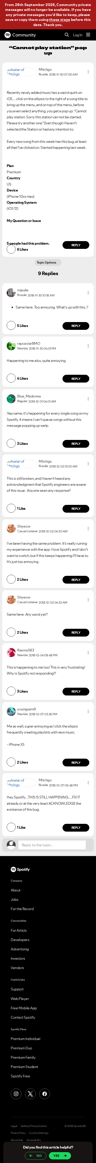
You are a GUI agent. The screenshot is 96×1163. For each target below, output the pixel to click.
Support (17, 989)
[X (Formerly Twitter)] (30, 1093)
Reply (76, 245)
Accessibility (34, 1140)
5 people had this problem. (28, 243)
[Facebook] (44, 1093)
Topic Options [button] (46, 262)
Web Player (20, 998)
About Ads (17, 1140)
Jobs (14, 899)
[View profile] (22, 71)
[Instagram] (16, 1093)
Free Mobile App (24, 1008)
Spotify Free (20, 1076)
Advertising (20, 949)
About (16, 890)
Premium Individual (25, 1038)
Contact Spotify (23, 1017)
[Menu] (88, 35)
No (39, 1155)
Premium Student (24, 1066)
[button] (88, 72)
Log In (77, 34)
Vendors (17, 967)
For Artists (19, 930)
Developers (20, 939)
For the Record (22, 908)
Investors (18, 958)
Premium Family (23, 1057)
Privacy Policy (18, 1133)
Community (24, 35)
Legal (14, 1126)
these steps (59, 19)
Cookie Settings (38, 1133)
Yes (56, 1155)
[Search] (66, 35)
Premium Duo (21, 1048)
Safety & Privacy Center (34, 1126)
